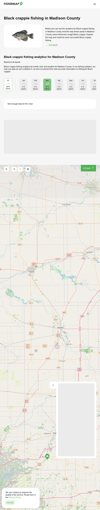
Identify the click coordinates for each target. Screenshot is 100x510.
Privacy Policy (15, 497)
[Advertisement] (50, 137)
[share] (6, 169)
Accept (10, 502)
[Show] (47, 457)
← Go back (52, 45)
